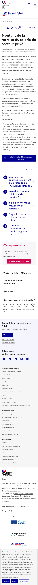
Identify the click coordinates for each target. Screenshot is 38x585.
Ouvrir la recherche (29, 3)
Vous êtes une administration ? (11, 456)
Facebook (4, 359)
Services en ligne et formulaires (13, 282)
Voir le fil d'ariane (7, 21)
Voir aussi (8, 290)
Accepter (6, 581)
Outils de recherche (8, 427)
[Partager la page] (16, 28)
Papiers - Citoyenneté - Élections (11, 372)
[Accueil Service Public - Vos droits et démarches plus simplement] (15, 16)
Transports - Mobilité (8, 389)
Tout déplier (30, 170)
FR (32, 27)
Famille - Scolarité (7, 375)
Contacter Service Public (9, 463)
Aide (3, 453)
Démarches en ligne (8, 414)
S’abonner (7, 335)
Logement (5, 385)
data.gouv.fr (6, 511)
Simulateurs (5, 421)
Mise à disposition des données (11, 446)
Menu (35, 4)
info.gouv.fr (23, 506)
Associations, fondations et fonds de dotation (16, 405)
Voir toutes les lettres (8, 343)
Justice (4, 395)
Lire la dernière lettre (8, 340)
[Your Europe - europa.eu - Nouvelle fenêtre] (19, 522)
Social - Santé (6, 378)
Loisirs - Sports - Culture (9, 402)
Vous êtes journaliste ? (8, 460)
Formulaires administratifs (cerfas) (12, 417)
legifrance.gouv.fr (8, 506)
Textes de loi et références (17, 273)
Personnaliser (24, 581)
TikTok (10, 359)
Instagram (21, 359)
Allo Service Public (7, 431)
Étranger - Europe (7, 399)
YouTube (27, 359)
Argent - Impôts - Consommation (12, 392)
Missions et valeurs (7, 449)
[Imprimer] (12, 28)
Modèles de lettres (7, 424)
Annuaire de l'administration (10, 434)
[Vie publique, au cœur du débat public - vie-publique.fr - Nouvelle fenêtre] (19, 534)
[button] (20, 28)
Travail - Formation (7, 382)
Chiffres (4, 443)
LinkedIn (16, 359)
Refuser (14, 581)
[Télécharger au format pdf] (8, 28)
